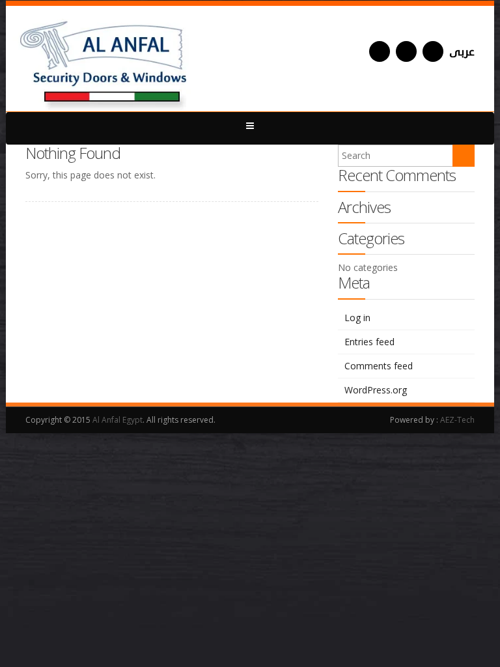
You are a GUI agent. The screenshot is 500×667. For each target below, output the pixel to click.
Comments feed (378, 366)
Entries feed (369, 341)
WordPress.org (375, 390)
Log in (357, 317)
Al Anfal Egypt (117, 419)
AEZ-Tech (457, 419)
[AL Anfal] (105, 58)
